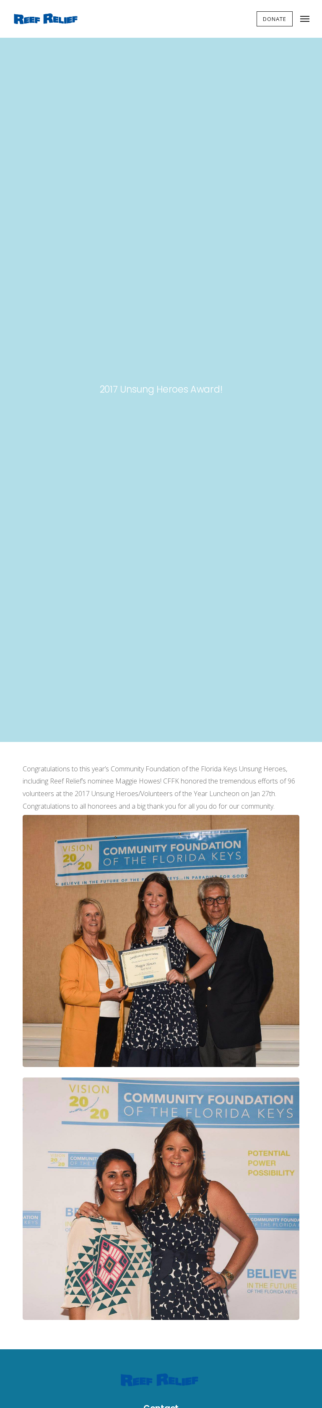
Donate (274, 19)
